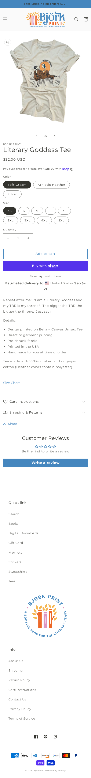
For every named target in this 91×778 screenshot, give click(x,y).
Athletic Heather (51, 185)
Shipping (15, 670)
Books (13, 524)
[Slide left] (36, 136)
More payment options (45, 276)
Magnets (15, 552)
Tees (11, 581)
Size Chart (11, 383)
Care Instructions (22, 690)
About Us (15, 661)
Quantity (9, 229)
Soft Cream (17, 185)
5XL (61, 220)
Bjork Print (39, 770)
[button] (5, 19)
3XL (27, 220)
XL (64, 211)
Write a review (45, 463)
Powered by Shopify (55, 770)
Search (13, 514)
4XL (44, 220)
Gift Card (15, 543)
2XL (11, 220)
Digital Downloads (23, 533)
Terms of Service (21, 718)
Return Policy (19, 680)
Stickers (14, 562)
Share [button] (12, 424)
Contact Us (17, 699)
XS (10, 211)
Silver (12, 194)
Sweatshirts (17, 572)
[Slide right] (54, 136)
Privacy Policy (19, 709)
